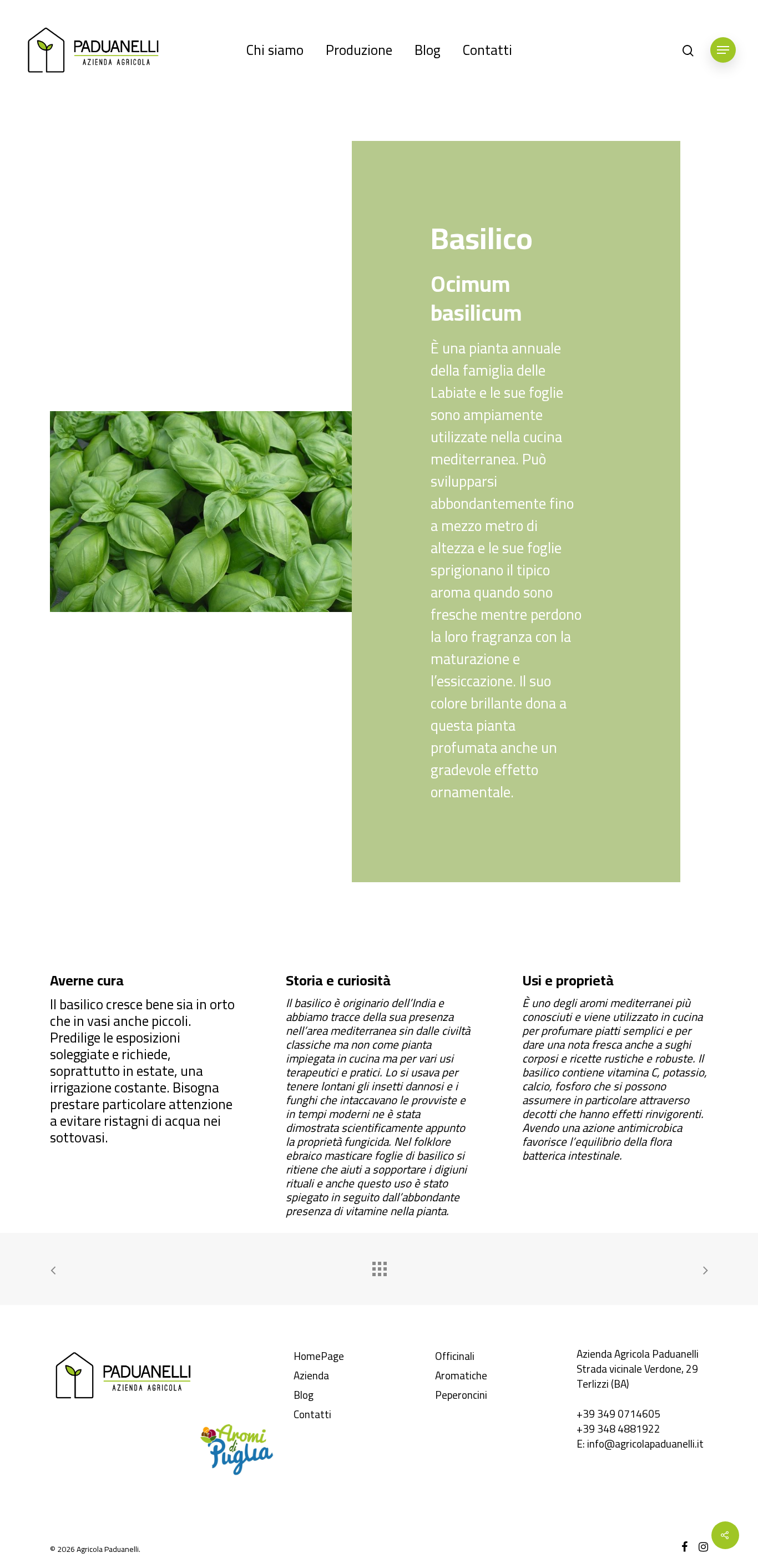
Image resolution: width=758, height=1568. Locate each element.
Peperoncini (461, 1395)
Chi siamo (275, 50)
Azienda (311, 1375)
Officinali (454, 1356)
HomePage (319, 1356)
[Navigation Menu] (723, 49)
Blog (428, 50)
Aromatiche (461, 1375)
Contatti (487, 50)
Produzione (359, 50)
